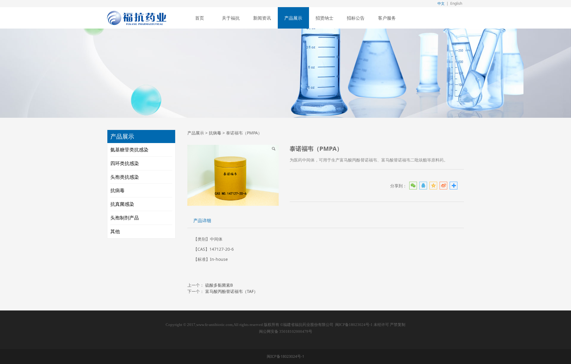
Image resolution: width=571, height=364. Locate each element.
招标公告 (356, 18)
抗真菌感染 (122, 204)
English (456, 3)
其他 (115, 231)
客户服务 (387, 18)
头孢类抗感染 (124, 177)
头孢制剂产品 (124, 217)
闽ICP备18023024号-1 (354, 325)
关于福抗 (231, 18)
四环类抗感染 (124, 163)
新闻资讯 (262, 18)
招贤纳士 (324, 18)
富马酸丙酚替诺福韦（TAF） (231, 291)
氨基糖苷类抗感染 (129, 149)
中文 (441, 3)
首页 (199, 18)
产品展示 (293, 18)
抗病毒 (117, 190)
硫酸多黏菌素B (219, 285)
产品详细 (202, 220)
